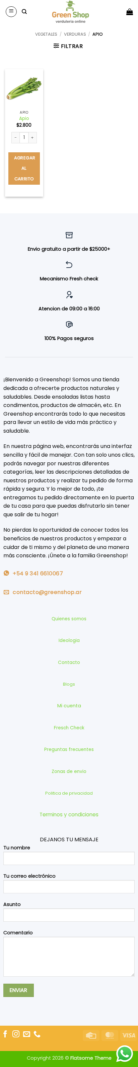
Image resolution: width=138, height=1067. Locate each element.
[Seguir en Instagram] (15, 1034)
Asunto (12, 904)
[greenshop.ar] (70, 11)
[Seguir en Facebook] (5, 1034)
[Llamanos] (37, 1034)
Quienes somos (69, 619)
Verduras (75, 34)
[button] (11, 11)
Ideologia (69, 640)
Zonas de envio (69, 771)
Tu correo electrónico (29, 876)
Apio (24, 119)
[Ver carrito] (129, 11)
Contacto (69, 662)
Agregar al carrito (25, 168)
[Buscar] (24, 11)
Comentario (18, 932)
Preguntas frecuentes (69, 749)
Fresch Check (69, 728)
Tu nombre (16, 847)
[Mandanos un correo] (26, 1034)
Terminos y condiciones (69, 814)
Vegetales (46, 34)
